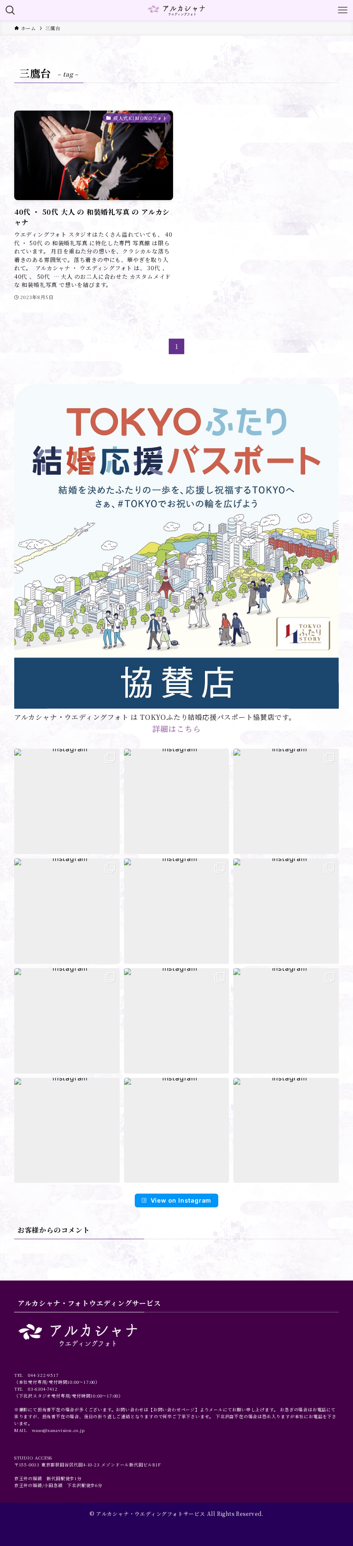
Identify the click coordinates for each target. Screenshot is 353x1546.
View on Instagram (181, 1200)
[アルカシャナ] (176, 10)
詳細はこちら (176, 728)
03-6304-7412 (43, 1389)
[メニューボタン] (342, 10)
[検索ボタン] (10, 10)
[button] (67, 801)
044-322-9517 (43, 1375)
